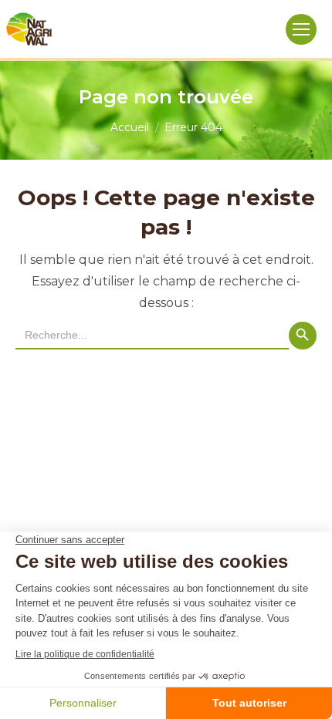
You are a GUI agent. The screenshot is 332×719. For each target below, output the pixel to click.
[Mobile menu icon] (301, 29)
